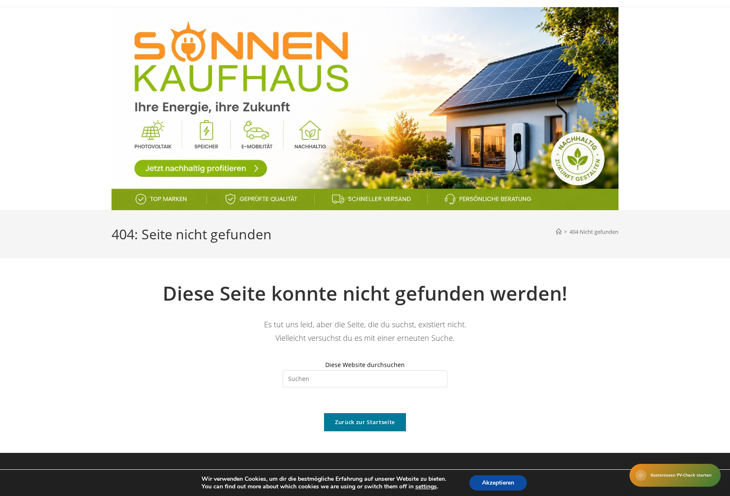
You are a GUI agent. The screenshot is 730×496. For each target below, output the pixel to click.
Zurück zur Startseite (365, 422)
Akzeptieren (498, 483)
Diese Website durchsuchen (365, 365)
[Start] (558, 232)
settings (426, 487)
